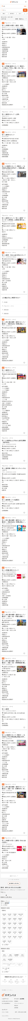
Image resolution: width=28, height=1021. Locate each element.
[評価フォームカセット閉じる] (26, 976)
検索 (25, 10)
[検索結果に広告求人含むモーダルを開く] (5, 19)
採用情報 (16, 1007)
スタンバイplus (5, 1012)
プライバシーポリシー (19, 1003)
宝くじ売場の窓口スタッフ (10, 570)
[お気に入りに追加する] (24, 59)
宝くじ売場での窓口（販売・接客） (13, 25)
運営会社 (16, 1005)
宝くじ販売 (5, 709)
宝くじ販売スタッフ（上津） (11, 114)
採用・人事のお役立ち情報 (20, 1012)
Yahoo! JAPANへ (5, 1015)
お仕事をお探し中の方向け (7, 1001)
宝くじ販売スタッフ (8, 134)
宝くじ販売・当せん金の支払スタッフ (14, 255)
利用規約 (16, 1001)
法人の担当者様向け (6, 1003)
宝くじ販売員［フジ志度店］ (11, 500)
